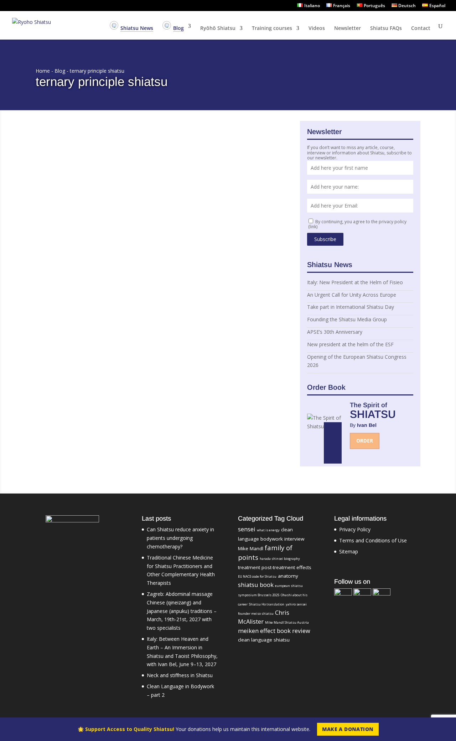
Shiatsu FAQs (386, 28)
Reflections (130, 153)
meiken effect (256, 631)
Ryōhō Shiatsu (217, 28)
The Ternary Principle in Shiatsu (88, 143)
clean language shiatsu (264, 640)
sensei (246, 529)
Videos (317, 28)
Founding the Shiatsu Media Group (347, 319)
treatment (249, 567)
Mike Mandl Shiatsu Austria (287, 622)
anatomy (288, 576)
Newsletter (347, 28)
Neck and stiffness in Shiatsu (180, 675)
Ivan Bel (57, 153)
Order (364, 440)
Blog (60, 70)
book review (293, 631)
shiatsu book (256, 585)
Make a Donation (348, 729)
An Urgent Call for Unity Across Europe (351, 294)
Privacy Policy (354, 529)
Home (43, 70)
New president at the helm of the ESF (350, 344)
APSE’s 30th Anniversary (334, 331)
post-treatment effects (286, 567)
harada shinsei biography (280, 558)
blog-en (108, 153)
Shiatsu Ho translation (266, 604)
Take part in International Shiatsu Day (350, 306)
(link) (312, 227)
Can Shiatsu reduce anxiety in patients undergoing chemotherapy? (180, 538)
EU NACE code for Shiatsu (257, 576)
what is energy (268, 530)
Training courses (272, 28)
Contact (420, 28)
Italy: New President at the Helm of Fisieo (355, 282)
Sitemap (348, 551)
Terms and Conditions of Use (373, 540)
